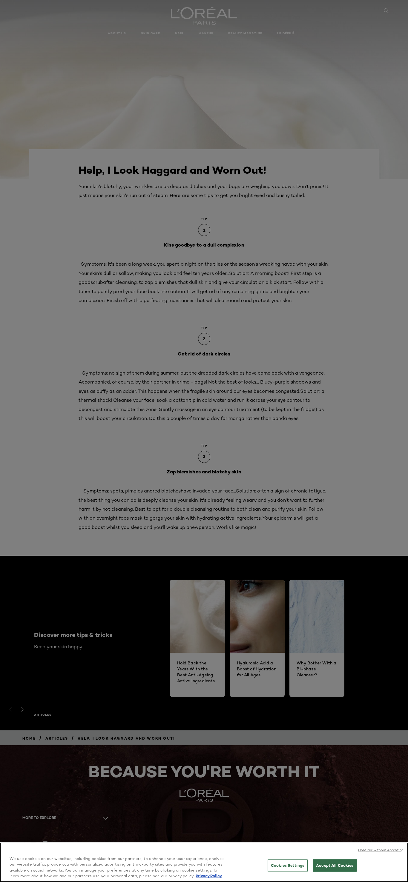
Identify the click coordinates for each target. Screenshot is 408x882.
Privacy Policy (209, 875)
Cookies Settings (287, 865)
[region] (204, 862)
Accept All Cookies (334, 865)
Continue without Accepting (381, 850)
